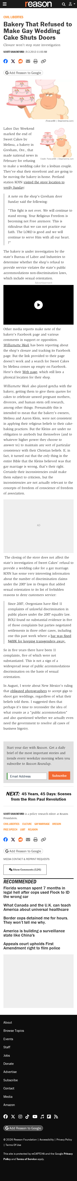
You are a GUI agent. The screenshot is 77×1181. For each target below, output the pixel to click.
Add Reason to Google (25, 73)
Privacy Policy (64, 1139)
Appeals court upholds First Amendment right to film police (31, 946)
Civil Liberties (13, 17)
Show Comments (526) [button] (26, 869)
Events (8, 1039)
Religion (33, 829)
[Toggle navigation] (4, 4)
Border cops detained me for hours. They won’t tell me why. (35, 920)
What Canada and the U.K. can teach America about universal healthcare (37, 907)
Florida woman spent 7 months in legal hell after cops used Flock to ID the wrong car (36, 892)
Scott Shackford (13, 52)
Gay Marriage (42, 823)
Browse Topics (13, 1030)
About (7, 1022)
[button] (72, 4)
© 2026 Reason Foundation (20, 1139)
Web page (29, 372)
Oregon (56, 823)
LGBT (22, 829)
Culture (27, 823)
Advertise (10, 1072)
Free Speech (10, 829)
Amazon (9, 1105)
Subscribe (59, 775)
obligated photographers (28, 691)
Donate (8, 1063)
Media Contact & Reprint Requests (26, 859)
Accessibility (47, 1139)
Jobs (6, 1055)
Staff (6, 1047)
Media (7, 1096)
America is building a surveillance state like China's (34, 933)
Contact (8, 1088)
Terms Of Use (13, 1145)
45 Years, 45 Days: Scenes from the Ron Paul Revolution (38, 796)
